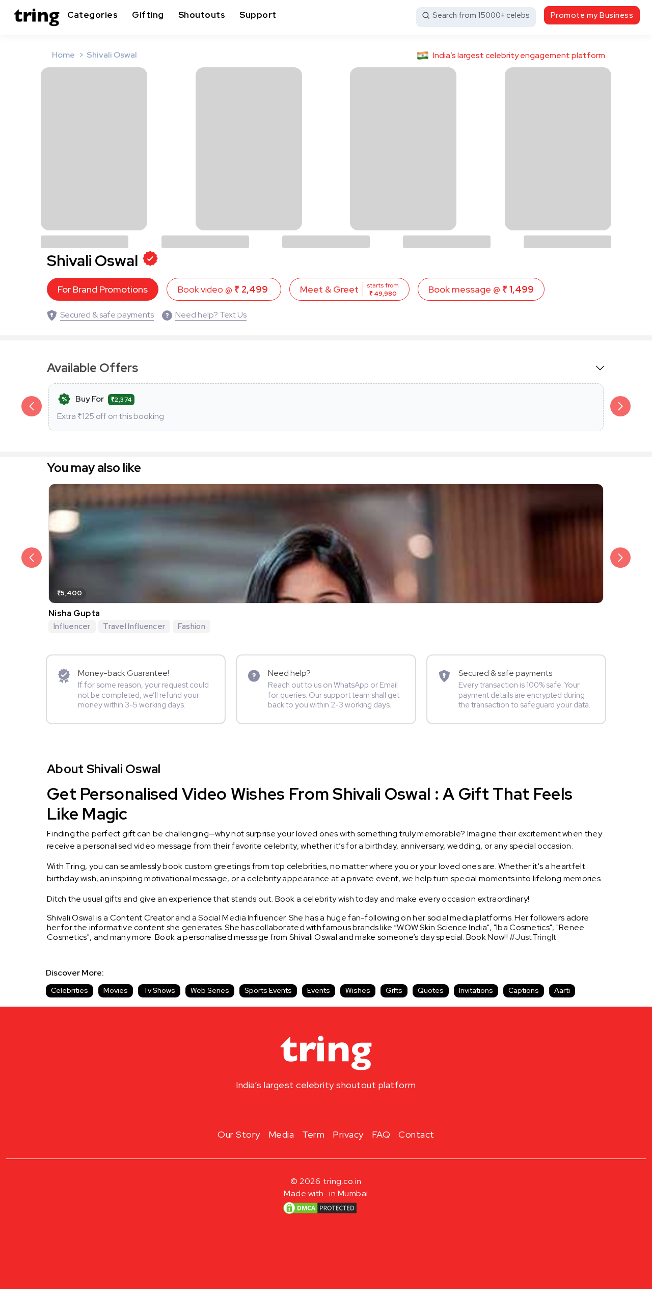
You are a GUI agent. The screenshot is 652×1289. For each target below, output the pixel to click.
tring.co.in (342, 1181)
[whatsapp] (358, 1109)
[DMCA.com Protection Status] (320, 1207)
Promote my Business (592, 15)
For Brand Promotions (103, 289)
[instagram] (293, 1109)
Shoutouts (202, 14)
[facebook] (310, 1109)
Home (63, 54)
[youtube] (342, 1109)
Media (281, 1134)
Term (313, 1134)
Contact (416, 1134)
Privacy (348, 1134)
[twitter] (326, 1109)
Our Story (239, 1134)
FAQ (381, 1134)
